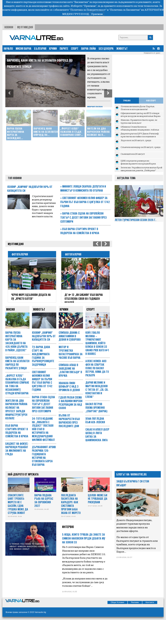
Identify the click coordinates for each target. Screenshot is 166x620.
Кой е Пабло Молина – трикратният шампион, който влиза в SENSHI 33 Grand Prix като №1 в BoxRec (97, 343)
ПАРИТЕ (64, 48)
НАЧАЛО (8, 48)
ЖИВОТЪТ (122, 48)
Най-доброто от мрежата (23, 474)
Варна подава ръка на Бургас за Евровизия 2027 (43, 500)
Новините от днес (152, 53)
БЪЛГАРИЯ (40, 48)
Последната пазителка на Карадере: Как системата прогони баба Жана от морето (71, 504)
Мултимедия (25, 27)
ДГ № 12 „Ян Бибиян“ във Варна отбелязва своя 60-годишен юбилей (84, 298)
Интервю (68, 527)
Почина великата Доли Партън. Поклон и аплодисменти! (138, 108)
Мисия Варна (95, 107)
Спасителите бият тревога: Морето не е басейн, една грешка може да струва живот (18, 504)
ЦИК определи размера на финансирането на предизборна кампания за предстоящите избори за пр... (141, 165)
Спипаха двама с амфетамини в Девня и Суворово (70, 336)
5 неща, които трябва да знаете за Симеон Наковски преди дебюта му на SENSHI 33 (83, 538)
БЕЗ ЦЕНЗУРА (106, 48)
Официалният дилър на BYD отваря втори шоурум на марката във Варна (140, 114)
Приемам (97, 14)
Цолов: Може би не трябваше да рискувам (97, 498)
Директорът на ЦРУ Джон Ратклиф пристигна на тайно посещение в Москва (140, 136)
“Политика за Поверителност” (88, 9)
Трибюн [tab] (126, 100)
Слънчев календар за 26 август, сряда (140, 147)
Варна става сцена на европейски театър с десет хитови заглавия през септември (83, 217)
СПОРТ (74, 48)
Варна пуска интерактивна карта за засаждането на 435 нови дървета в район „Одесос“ (16, 341)
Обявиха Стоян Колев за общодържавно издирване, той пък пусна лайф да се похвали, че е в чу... (140, 129)
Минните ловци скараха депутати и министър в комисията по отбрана (83, 188)
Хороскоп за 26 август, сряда (136, 140)
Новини (8, 27)
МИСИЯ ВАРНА (23, 48)
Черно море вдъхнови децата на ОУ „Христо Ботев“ (31, 297)
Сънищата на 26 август (133, 153)
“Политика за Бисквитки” (125, 9)
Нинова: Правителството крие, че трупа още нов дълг (139, 121)
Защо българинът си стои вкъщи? (132, 483)
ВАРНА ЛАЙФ (88, 48)
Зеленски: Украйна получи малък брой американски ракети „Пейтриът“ (141, 169)
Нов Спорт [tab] (151, 100)
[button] (9, 93)
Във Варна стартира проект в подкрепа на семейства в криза (79, 231)
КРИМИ (53, 48)
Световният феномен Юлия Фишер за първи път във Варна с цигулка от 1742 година (85, 202)
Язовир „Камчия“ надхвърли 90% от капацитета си (44, 336)
